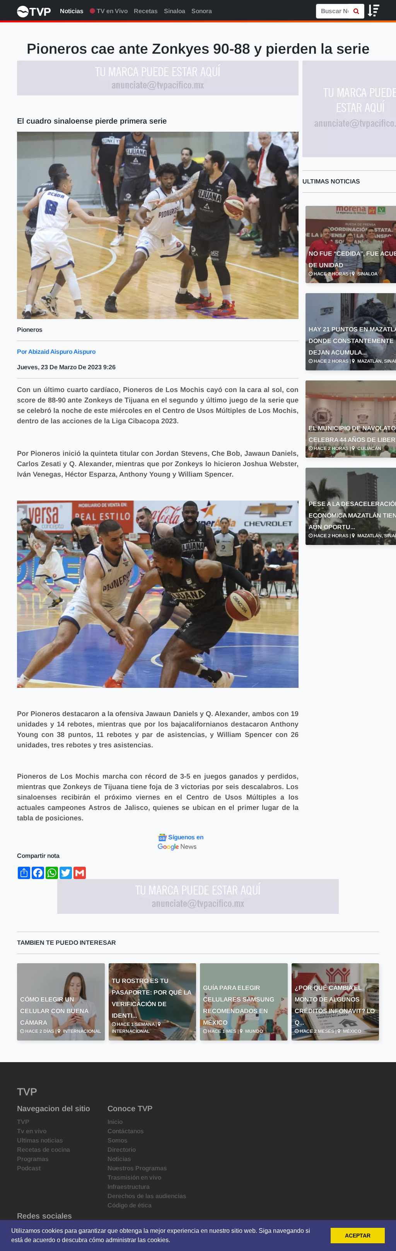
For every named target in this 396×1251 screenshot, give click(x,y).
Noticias (72, 11)
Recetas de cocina (43, 1149)
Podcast (29, 1168)
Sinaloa (174, 11)
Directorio (122, 1149)
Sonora (201, 11)
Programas (33, 1159)
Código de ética (130, 1205)
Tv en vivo (31, 1131)
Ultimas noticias (40, 1140)
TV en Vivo (111, 11)
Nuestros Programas (137, 1168)
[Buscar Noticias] (356, 11)
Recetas (146, 11)
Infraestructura (129, 1186)
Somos (118, 1140)
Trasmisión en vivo (134, 1177)
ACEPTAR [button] (357, 1235)
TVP (23, 1122)
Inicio (115, 1122)
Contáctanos (126, 1131)
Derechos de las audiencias (147, 1196)
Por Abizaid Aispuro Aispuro (56, 351)
